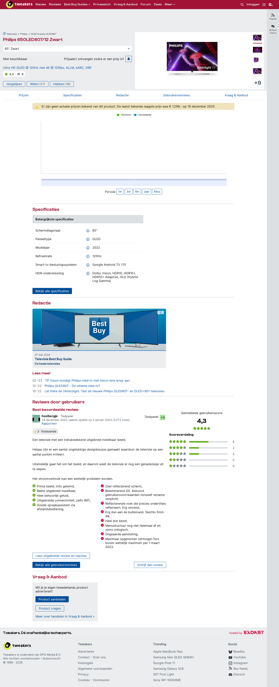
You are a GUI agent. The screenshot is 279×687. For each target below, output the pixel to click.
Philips (23, 33)
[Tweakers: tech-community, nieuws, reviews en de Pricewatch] (19, 4)
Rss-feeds (240, 668)
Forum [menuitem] (146, 4)
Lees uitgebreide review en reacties (61, 556)
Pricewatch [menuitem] (102, 4)
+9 (257, 83)
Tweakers (9, 654)
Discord (239, 674)
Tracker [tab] (273, 18)
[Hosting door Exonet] (246, 633)
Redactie (122, 95)
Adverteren (86, 651)
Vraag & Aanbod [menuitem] (126, 4)
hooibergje (50, 416)
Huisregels (85, 663)
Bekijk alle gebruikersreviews (56, 565)
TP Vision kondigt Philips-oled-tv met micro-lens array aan (87, 380)
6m (137, 191)
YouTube (239, 657)
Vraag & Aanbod (236, 95)
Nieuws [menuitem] (40, 4)
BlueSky (239, 651)
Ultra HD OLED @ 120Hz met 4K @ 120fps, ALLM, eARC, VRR (47, 68)
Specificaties (72, 95)
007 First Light (163, 674)
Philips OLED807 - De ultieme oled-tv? (72, 386)
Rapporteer (49, 423)
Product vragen (50, 608)
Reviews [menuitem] (55, 4)
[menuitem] (242, 4)
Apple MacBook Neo (168, 651)
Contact (84, 657)
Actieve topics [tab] (273, 31)
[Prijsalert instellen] (128, 59)
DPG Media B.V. (50, 654)
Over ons (99, 657)
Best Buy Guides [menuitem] (75, 4)
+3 (163, 417)
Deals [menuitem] (158, 4)
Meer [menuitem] (169, 4)
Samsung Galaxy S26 (168, 668)
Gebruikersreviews (176, 95)
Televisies (11, 33)
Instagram (240, 663)
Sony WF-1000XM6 (167, 680)
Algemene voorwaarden (95, 668)
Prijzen (23, 95)
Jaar (146, 191)
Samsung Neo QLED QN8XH (173, 657)
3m (128, 191)
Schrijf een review (150, 565)
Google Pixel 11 (164, 663)
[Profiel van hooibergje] (36, 418)
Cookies (84, 680)
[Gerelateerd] (4, 33)
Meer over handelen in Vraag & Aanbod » (65, 616)
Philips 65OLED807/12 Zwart (33, 39)
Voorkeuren (101, 680)
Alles (157, 191)
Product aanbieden (52, 599)
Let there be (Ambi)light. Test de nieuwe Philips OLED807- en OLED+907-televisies (104, 391)
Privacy (83, 674)
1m (120, 191)
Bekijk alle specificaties (52, 291)
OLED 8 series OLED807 (43, 33)
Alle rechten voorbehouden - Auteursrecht (31, 658)
